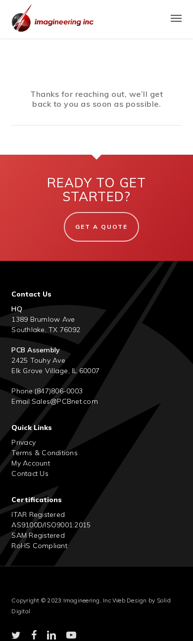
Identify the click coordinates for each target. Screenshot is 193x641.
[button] (176, 18)
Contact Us (29, 473)
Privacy (23, 442)
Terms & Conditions (44, 452)
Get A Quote (101, 226)
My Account (30, 463)
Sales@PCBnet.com (65, 401)
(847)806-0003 (59, 390)
